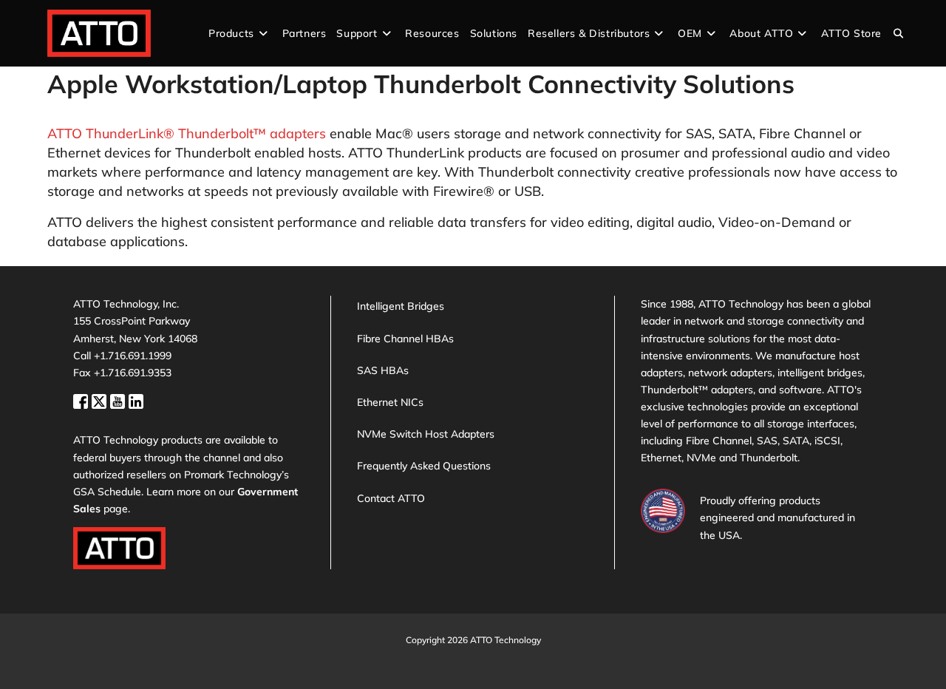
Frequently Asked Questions (424, 465)
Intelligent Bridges (400, 306)
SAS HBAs (383, 370)
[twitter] (101, 399)
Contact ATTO (391, 498)
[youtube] (119, 399)
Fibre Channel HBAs (405, 338)
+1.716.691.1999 (132, 355)
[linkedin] (136, 399)
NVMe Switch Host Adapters (425, 434)
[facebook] (82, 399)
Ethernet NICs (390, 402)
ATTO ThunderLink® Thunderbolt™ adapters (186, 133)
